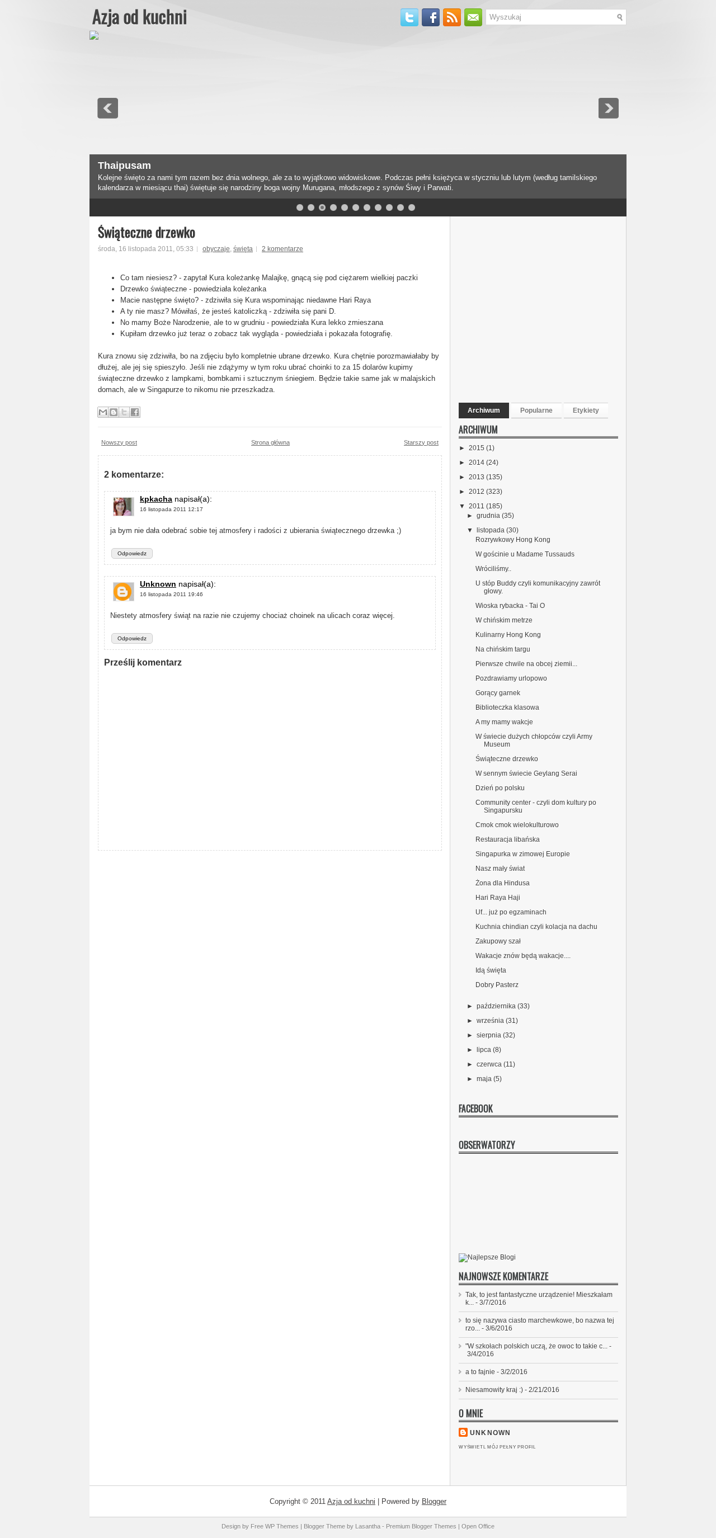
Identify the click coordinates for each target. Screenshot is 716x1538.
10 (400, 207)
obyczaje (216, 249)
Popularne (536, 410)
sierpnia (490, 1035)
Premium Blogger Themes (421, 1526)
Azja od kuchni (139, 16)
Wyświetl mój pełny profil (497, 1447)
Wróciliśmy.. (493, 569)
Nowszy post (119, 442)
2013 (477, 477)
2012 (477, 492)
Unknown (158, 583)
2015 (477, 448)
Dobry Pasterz (497, 985)
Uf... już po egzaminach (511, 912)
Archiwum (484, 410)
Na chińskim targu (502, 649)
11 (411, 207)
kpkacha (156, 498)
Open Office (477, 1526)
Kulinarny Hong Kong (508, 635)
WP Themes (282, 1526)
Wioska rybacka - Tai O (510, 606)
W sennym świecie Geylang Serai (526, 773)
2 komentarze (282, 249)
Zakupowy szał (498, 941)
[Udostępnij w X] (124, 412)
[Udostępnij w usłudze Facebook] (134, 412)
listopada (491, 530)
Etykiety (586, 410)
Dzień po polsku (500, 788)
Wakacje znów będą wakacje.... (523, 956)
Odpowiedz (132, 553)
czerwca (490, 1064)
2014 (477, 462)
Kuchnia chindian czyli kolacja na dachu (536, 927)
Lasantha (367, 1526)
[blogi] (487, 1257)
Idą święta (490, 970)
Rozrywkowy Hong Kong (512, 540)
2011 (477, 506)
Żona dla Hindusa (502, 883)
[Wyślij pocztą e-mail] (103, 412)
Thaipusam (124, 165)
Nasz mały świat (500, 868)
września (491, 1021)
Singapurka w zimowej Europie (522, 854)
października (497, 1006)
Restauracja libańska (507, 839)
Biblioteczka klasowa (507, 707)
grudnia (489, 516)
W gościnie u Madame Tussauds (524, 554)
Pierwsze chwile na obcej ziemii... (526, 664)
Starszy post (421, 442)
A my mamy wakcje (504, 722)
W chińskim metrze (504, 620)
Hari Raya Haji (497, 898)
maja (485, 1079)
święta (243, 249)
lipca (485, 1050)
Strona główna (270, 442)
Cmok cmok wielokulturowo (517, 825)
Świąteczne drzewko (146, 231)
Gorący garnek (497, 693)
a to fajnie (480, 1372)
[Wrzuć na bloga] (113, 412)
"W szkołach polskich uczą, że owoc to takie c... (536, 1346)
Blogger (434, 1501)
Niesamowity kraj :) (494, 1390)
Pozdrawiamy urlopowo (511, 678)
